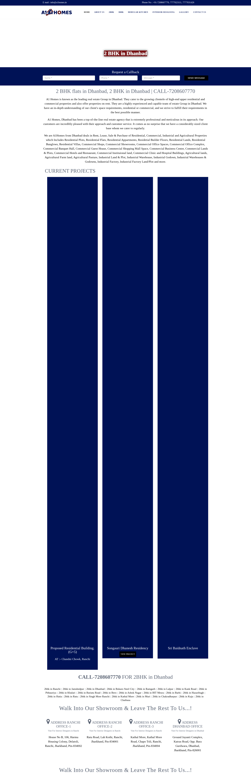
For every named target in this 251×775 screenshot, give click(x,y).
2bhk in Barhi (173, 692)
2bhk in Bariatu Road (89, 692)
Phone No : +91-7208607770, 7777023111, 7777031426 (168, 2)
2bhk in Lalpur (166, 688)
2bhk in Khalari (67, 692)
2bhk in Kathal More (123, 696)
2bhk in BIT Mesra (154, 692)
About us (99, 12)
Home (87, 12)
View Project (128, 654)
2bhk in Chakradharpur (165, 696)
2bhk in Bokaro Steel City (121, 688)
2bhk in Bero (109, 692)
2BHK (111, 12)
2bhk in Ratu (71, 696)
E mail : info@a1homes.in (55, 2)
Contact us (199, 12)
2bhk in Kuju (186, 696)
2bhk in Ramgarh (146, 688)
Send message (196, 78)
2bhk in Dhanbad (95, 688)
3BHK (121, 12)
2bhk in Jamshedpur (74, 688)
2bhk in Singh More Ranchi (95, 696)
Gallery (184, 12)
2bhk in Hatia (54, 696)
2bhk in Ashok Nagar (130, 692)
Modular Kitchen (138, 12)
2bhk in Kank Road (186, 688)
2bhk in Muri (143, 696)
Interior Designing (164, 12)
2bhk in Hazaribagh (193, 692)
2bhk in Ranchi (52, 688)
